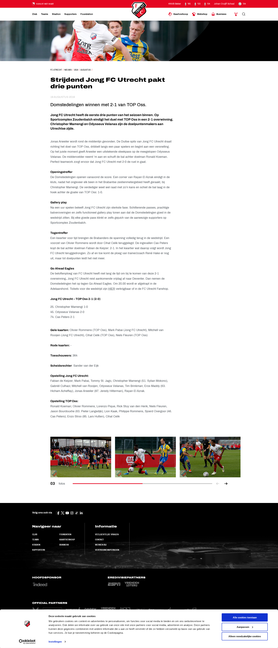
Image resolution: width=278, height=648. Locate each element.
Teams (35, 539)
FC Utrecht (56, 69)
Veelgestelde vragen (107, 534)
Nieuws (68, 69)
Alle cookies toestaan (245, 617)
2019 (76, 69)
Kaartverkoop (67, 539)
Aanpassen (243, 626)
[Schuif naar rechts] (226, 483)
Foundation (65, 534)
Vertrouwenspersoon (107, 549)
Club (34, 534)
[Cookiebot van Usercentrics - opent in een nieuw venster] (27, 641)
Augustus (85, 69)
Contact (99, 539)
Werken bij (101, 544)
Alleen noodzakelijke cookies (244, 636)
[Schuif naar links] (217, 483)
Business (64, 544)
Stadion (36, 544)
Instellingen (55, 641)
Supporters (38, 549)
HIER (111, 288)
